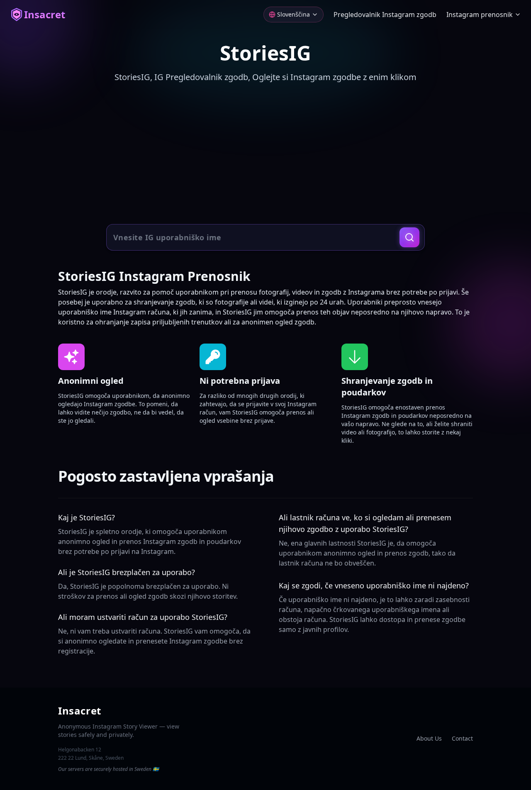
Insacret (44, 14)
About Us (429, 738)
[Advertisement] (265, 154)
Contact (462, 738)
